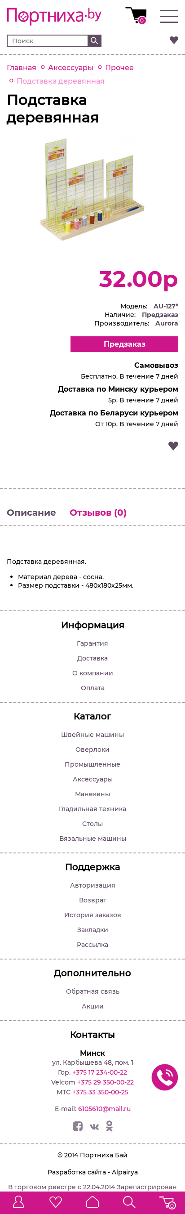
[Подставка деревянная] (92, 245)
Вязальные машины (92, 839)
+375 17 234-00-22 (99, 1072)
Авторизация (92, 885)
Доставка (92, 658)
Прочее (119, 67)
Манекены (92, 794)
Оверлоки (92, 749)
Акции (93, 1006)
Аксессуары (70, 67)
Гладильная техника (92, 809)
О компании (92, 673)
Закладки (92, 930)
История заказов (92, 915)
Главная (21, 67)
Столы (92, 824)
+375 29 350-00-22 (105, 1082)
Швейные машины (92, 735)
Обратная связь (92, 991)
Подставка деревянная (61, 81)
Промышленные (92, 764)
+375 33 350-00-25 (100, 1092)
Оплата (93, 688)
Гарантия (92, 643)
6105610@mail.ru (104, 1109)
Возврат (92, 900)
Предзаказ (124, 344)
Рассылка (92, 945)
